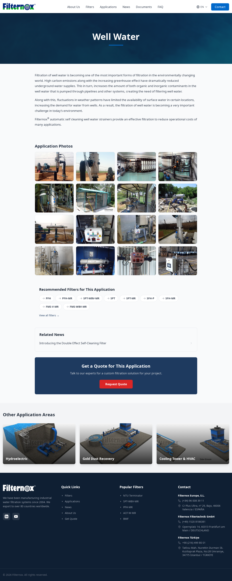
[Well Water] (95, 229)
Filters (90, 7)
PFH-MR (67, 298)
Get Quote (71, 518)
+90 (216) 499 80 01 (194, 542)
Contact (220, 7)
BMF (126, 518)
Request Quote (116, 384)
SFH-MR (170, 298)
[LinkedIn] (6, 516)
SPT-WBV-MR (91, 298)
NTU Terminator (133, 495)
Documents (144, 7)
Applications (108, 7)
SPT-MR (131, 298)
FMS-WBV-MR (78, 306)
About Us (73, 7)
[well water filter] (54, 166)
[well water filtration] (54, 198)
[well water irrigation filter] (95, 198)
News (126, 7)
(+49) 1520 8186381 (194, 521)
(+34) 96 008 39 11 (193, 500)
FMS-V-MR (52, 306)
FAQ (160, 7)
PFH (48, 298)
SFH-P (150, 298)
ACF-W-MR (129, 513)
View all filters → (49, 315)
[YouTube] (16, 516)
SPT (113, 298)
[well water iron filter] (177, 198)
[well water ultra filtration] (136, 166)
